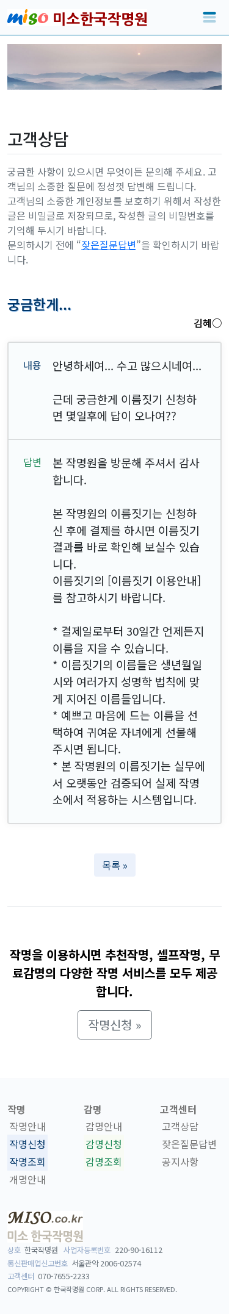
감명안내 (103, 1126)
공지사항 (180, 1161)
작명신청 (27, 1143)
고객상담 (180, 1126)
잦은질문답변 (108, 244)
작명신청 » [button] (115, 1024)
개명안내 (27, 1179)
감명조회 (103, 1161)
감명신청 (103, 1143)
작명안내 (27, 1126)
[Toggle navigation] (209, 17)
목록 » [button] (115, 865)
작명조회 (27, 1161)
